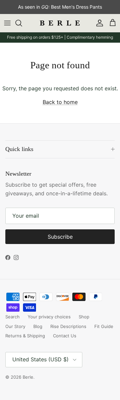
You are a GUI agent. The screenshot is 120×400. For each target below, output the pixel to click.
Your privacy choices (49, 316)
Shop (84, 316)
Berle (28, 377)
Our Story (15, 326)
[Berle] (60, 23)
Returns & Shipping (25, 335)
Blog (37, 326)
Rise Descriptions (68, 326)
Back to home (60, 102)
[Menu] (7, 23)
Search (12, 316)
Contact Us (64, 335)
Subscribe (60, 236)
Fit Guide (103, 326)
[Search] (22, 23)
